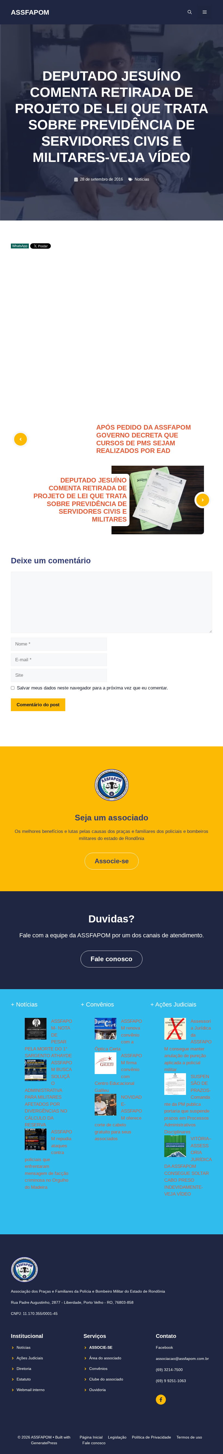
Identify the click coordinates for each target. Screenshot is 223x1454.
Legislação (117, 1437)
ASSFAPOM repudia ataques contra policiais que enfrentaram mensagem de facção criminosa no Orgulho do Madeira (48, 1159)
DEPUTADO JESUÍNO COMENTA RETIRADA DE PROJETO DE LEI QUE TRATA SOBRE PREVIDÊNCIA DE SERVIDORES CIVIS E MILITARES (80, 500)
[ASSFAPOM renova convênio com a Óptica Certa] (105, 1030)
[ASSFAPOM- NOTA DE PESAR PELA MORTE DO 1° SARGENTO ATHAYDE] (36, 1030)
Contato (166, 1336)
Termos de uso (189, 1437)
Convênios (98, 1368)
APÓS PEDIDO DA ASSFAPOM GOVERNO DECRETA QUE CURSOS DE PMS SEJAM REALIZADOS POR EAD (143, 439)
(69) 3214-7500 (169, 1369)
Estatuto (24, 1379)
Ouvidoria (97, 1390)
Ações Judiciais (30, 1358)
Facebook (164, 1347)
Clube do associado (106, 1379)
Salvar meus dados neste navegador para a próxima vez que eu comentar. (92, 688)
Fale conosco (111, 959)
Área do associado (105, 1358)
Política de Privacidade (151, 1437)
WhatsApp (19, 246)
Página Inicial (91, 1437)
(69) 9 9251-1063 (171, 1381)
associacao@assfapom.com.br (182, 1358)
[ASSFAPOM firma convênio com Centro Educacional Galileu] (105, 1064)
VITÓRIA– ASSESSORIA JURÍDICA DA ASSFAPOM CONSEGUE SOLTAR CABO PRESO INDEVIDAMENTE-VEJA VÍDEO (188, 1166)
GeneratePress (44, 1443)
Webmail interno (31, 1390)
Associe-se (112, 861)
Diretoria (24, 1368)
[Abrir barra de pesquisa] (189, 12)
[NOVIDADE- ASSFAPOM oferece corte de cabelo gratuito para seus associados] (105, 1106)
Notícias (142, 179)
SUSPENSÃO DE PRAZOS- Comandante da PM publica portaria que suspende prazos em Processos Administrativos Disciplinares (187, 1104)
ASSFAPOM (30, 12)
